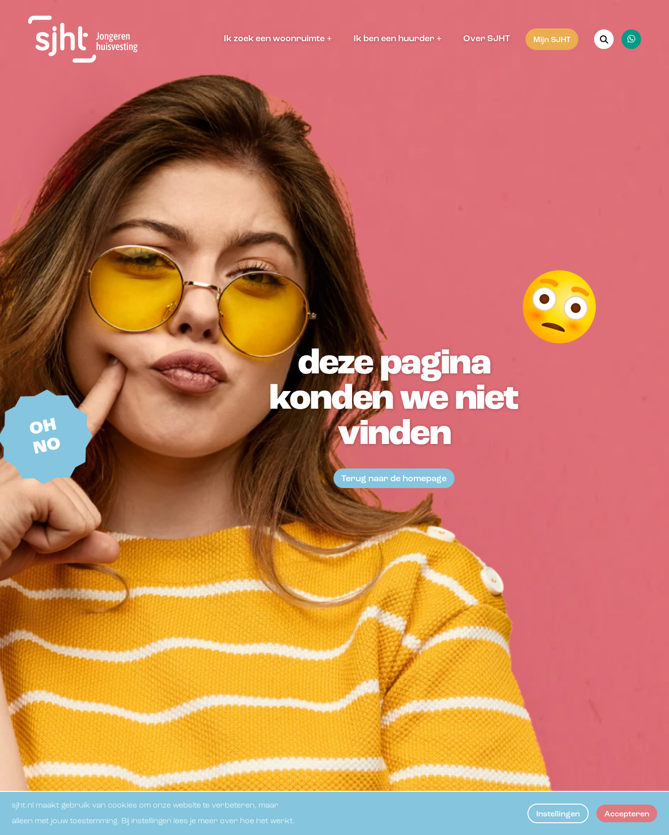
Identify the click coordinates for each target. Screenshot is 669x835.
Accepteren (626, 814)
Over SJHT (486, 39)
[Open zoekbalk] (604, 39)
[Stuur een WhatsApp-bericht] (631, 39)
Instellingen (558, 814)
